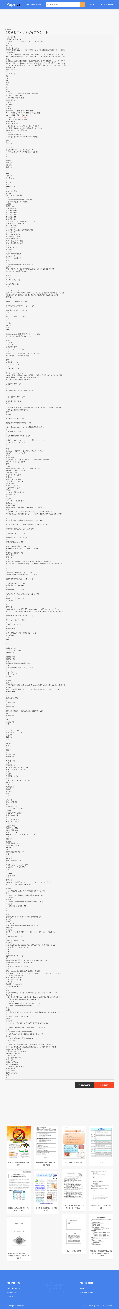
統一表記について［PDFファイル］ (101, 1207)
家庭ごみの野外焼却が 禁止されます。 (19, 1163)
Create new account (86, 1292)
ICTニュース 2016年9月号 (73, 1162)
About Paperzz (12, 1292)
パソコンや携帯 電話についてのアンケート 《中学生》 (73, 1207)
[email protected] (25, 117)
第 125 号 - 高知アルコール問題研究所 (46, 1209)
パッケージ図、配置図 (73, 1251)
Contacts (10, 1296)
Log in (81, 1288)
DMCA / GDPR (100, 1306)
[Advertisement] (59, 19)
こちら (101, 1162)
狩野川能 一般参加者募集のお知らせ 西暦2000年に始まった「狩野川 (101, 1253)
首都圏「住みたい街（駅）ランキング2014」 (18, 1209)
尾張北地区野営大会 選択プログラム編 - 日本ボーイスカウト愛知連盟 (19, 1255)
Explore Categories (13, 1288)
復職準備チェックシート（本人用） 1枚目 (46, 1163)
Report (105, 1085)
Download (85, 1085)
